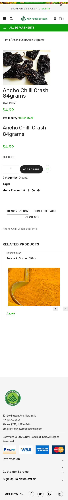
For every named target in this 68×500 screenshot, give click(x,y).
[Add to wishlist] (47, 169)
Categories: (10, 177)
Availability (10, 118)
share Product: (13, 190)
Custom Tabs (45, 211)
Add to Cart (31, 169)
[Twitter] (25, 190)
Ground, (23, 177)
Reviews (32, 217)
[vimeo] (39, 190)
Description (17, 211)
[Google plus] (34, 190)
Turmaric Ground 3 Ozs (21, 258)
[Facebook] (29, 190)
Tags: (6, 184)
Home (6, 39)
